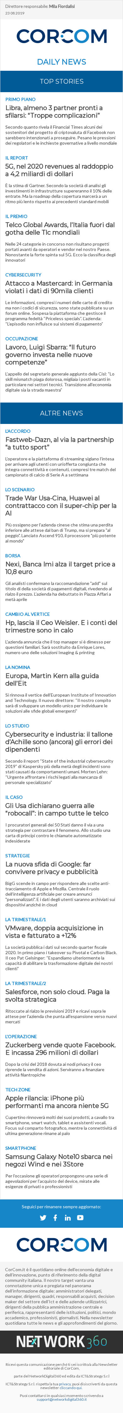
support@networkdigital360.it (62, 1399)
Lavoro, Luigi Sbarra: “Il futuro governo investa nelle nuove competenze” (50, 354)
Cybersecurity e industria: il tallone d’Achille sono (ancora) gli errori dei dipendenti (59, 742)
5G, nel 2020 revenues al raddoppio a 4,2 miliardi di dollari (59, 170)
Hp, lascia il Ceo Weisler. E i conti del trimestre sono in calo (61, 626)
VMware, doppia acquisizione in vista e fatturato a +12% (54, 931)
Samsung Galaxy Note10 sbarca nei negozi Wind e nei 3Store (59, 1160)
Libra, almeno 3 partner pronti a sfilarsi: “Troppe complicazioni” (54, 111)
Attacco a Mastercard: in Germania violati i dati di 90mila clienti (59, 287)
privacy (65, 1384)
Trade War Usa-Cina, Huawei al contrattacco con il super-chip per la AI (61, 505)
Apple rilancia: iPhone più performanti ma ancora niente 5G (57, 1102)
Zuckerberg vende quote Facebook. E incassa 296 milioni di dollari (60, 1048)
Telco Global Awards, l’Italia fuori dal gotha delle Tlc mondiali (60, 228)
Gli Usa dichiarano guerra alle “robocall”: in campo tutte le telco (56, 809)
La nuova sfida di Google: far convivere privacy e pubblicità (51, 868)
